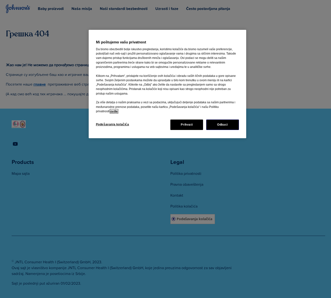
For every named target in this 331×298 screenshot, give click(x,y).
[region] (167, 84)
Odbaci (222, 124)
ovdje (114, 111)
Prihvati (187, 124)
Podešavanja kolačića (112, 124)
